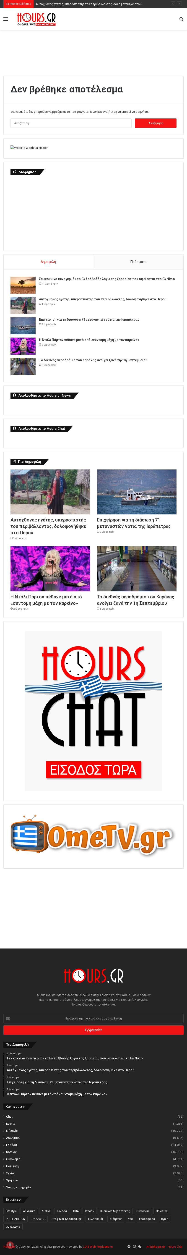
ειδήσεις (116, 1219)
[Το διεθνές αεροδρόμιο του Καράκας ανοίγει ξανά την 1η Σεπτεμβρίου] (23, 366)
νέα (130, 1219)
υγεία (164, 1219)
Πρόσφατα (138, 262)
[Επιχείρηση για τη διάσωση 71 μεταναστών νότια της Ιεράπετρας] (23, 325)
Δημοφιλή (48, 262)
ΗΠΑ (76, 1211)
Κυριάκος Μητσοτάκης (115, 1211)
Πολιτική (12, 1166)
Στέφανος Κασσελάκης (67, 1219)
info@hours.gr (155, 1246)
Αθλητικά (13, 1138)
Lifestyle (12, 1130)
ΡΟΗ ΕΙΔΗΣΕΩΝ (15, 1219)
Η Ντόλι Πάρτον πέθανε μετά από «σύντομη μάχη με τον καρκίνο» (89, 340)
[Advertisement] (93, 50)
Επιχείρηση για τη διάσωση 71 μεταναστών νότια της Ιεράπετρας (89, 319)
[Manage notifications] (10, 1245)
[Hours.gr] (36, 19)
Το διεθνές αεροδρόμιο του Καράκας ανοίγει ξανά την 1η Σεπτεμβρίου (93, 360)
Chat (9, 1116)
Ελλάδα (11, 1145)
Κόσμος (11, 1152)
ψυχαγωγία (13, 1226)
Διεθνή (46, 1211)
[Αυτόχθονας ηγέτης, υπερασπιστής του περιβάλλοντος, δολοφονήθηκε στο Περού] (23, 305)
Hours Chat (175, 1246)
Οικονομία (13, 1159)
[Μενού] (5, 21)
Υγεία (10, 1173)
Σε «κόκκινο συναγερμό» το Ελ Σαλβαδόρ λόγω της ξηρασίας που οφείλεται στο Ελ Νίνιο (107, 279)
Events (10, 1123)
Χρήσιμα (12, 1180)
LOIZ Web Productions (98, 1246)
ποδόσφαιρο (147, 1219)
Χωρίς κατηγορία (18, 1187)
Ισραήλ (89, 1211)
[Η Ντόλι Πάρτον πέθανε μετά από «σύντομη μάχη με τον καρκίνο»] (23, 346)
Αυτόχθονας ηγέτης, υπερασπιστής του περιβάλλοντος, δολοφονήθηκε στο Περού (92, 4)
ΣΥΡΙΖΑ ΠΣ (38, 1219)
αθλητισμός (96, 1219)
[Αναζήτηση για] (181, 21)
